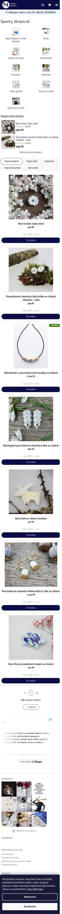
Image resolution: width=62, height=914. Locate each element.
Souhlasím (30, 906)
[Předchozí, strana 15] (31, 693)
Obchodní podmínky (10, 858)
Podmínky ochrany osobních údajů (16, 861)
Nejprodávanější (12, 168)
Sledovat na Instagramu (26, 831)
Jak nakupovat (8, 854)
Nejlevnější (31, 161)
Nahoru (32, 707)
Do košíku (31, 240)
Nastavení (30, 896)
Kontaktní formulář (9, 865)
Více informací (35, 889)
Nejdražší (49, 161)
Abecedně (33, 168)
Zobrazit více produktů (30, 152)
